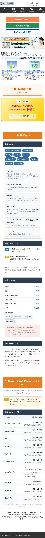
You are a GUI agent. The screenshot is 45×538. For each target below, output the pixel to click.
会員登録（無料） (22, 19)
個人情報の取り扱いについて (9, 535)
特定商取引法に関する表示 (24, 535)
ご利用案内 (13, 11)
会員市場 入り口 (22, 26)
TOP (4, 11)
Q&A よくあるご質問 (22, 32)
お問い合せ (22, 11)
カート (36, 5)
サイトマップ (40, 11)
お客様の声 (31, 11)
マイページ (32, 5)
